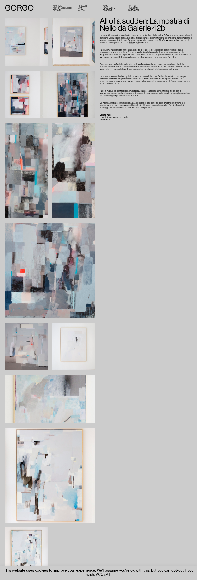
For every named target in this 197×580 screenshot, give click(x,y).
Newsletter (109, 8)
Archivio (57, 6)
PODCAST (82, 6)
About (106, 6)
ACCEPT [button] (103, 575)
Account (107, 10)
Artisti (57, 10)
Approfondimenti (62, 8)
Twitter (132, 6)
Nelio (102, 43)
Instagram (133, 10)
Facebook (133, 8)
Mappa (81, 10)
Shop (80, 8)
